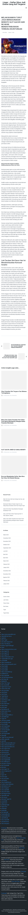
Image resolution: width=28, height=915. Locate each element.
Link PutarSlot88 (5, 726)
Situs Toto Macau (5, 643)
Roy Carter (7, 395)
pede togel (4, 707)
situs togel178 (5, 651)
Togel (4, 609)
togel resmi (4, 803)
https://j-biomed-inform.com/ (9, 649)
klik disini (3, 767)
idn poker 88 (4, 756)
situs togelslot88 (5, 759)
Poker (2, 647)
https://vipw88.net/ (6, 662)
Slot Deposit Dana (5, 793)
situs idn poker (5, 690)
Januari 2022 (6, 583)
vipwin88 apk (4, 818)
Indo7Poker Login (5, 700)
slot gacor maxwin (6, 763)
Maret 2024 (6, 534)
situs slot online (5, 791)
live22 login (4, 776)
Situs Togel (4, 640)
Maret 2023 (6, 561)
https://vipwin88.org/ (6, 671)
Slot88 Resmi (4, 673)
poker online (4, 698)
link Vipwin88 (4, 812)
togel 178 (3, 774)
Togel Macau (4, 696)
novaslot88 (4, 660)
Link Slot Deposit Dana (7, 677)
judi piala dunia (5, 821)
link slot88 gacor (5, 761)
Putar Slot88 (4, 666)
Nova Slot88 (4, 724)
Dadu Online (4, 705)
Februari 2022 (6, 580)
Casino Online (6, 596)
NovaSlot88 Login (5, 722)
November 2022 (7, 574)
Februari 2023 (6, 564)
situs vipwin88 (5, 789)
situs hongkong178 (6, 771)
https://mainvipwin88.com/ (8, 743)
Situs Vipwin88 (5, 675)
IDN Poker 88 (4, 679)
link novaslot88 (5, 685)
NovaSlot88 (4, 731)
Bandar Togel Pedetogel (7, 645)
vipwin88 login (5, 716)
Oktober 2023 (6, 544)
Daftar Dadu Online (6, 711)
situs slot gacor (5, 750)
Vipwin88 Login (5, 795)
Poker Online (6, 603)
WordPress (18, 912)
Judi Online (5, 600)
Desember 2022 (7, 570)
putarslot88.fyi (5, 728)
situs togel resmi (5, 748)
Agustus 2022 (6, 577)
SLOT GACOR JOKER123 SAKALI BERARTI (13, 449)
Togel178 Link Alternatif (7, 737)
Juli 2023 (5, 551)
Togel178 (3, 718)
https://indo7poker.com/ (7, 656)
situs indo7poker (5, 754)
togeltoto (3, 638)
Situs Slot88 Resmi (6, 782)
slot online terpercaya (6, 641)
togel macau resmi (6, 686)
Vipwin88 (3, 735)
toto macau (4, 797)
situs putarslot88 (5, 758)
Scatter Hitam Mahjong (7, 784)
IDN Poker (6, 859)
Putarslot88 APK (5, 814)
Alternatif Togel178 (6, 799)
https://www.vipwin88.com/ (8, 634)
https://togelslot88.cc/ (7, 715)
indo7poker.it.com (6, 786)
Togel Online (6, 613)
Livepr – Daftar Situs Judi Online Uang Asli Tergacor (14, 3)
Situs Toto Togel (5, 683)
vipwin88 (3, 741)
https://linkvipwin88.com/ (8, 744)
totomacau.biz (5, 752)
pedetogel (4, 808)
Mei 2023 (5, 554)
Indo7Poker (4, 692)
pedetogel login (5, 804)
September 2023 (7, 548)
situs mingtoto (5, 788)
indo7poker (4, 701)
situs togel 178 (5, 769)
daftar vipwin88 (5, 739)
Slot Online (5, 32)
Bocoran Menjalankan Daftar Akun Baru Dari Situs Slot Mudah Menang (13, 477)
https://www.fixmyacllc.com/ (8, 664)
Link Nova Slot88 (5, 720)
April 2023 (5, 557)
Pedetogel (4, 828)
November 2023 (7, 541)
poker (2, 773)
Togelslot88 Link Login (7, 658)
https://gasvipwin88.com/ (8, 746)
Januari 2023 (6, 567)
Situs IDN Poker (5, 703)
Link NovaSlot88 (5, 730)
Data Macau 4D (5, 709)
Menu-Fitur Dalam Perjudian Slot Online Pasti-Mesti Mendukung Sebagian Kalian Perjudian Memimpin (13, 421)
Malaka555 (4, 681)
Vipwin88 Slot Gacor (6, 636)
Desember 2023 (7, 538)
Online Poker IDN (5, 688)
